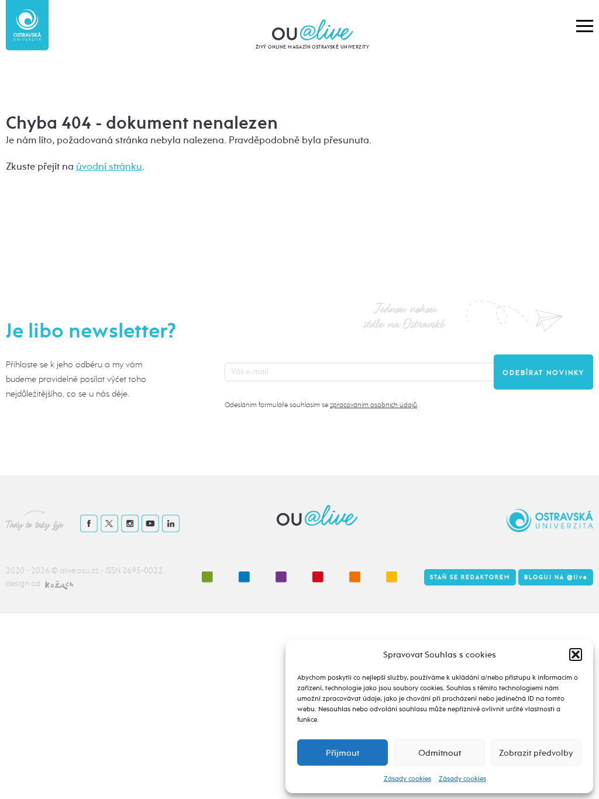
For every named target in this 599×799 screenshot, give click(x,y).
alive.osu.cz (79, 571)
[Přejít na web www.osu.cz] (27, 25)
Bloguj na (555, 577)
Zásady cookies (407, 778)
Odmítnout (439, 753)
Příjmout (342, 753)
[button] (575, 654)
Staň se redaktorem (470, 577)
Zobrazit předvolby (536, 753)
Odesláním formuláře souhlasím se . (321, 405)
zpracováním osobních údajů (373, 405)
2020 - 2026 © (33, 571)
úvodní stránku (109, 166)
